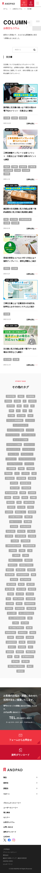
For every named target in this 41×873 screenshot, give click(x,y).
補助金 (33, 632)
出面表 (7, 497)
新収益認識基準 (23, 574)
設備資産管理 (11, 642)
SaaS (30, 415)
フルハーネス (13, 454)
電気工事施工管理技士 (16, 666)
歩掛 (8, 599)
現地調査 (9, 608)
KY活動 (11, 415)
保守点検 (14, 483)
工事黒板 (13, 550)
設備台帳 (30, 637)
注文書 (7, 118)
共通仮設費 (26, 488)
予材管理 (30, 468)
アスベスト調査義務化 (14, 420)
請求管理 (23, 118)
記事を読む (31, 123)
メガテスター (11, 459)
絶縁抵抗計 (22, 632)
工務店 (22, 550)
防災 (9, 656)
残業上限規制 (18, 599)
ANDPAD (32, 401)
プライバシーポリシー (10, 852)
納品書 (29, 628)
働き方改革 (14, 488)
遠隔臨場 (10, 652)
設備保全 (20, 637)
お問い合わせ (8, 827)
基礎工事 (28, 517)
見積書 (7, 174)
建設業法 (31, 570)
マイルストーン (27, 454)
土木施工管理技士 (15, 517)
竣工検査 (25, 623)
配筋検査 (20, 652)
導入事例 (6, 812)
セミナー (6, 817)
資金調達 (22, 647)
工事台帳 (15, 541)
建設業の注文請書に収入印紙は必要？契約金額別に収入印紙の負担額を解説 (19, 210)
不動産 (21, 468)
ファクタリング (28, 449)
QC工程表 (21, 415)
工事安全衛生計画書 (13, 546)
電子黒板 (25, 661)
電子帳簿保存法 (27, 656)
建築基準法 (12, 565)
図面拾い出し (20, 512)
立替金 (15, 623)
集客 (16, 656)
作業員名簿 (9, 478)
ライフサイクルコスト (27, 459)
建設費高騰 (9, 574)
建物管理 (28, 560)
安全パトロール (15, 521)
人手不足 (25, 473)
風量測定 (20, 671)
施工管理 (30, 584)
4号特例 (8, 401)
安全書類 (28, 521)
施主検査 (14, 579)
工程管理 (16, 555)
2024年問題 (11, 396)
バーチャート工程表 (14, 444)
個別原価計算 (25, 483)
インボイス (30, 420)
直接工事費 (31, 608)
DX (32, 406)
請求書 (14, 118)
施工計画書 (21, 589)
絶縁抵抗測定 (10, 632)
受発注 (7, 268)
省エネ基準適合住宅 (26, 613)
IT (30, 411)
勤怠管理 (10, 502)
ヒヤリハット (29, 444)
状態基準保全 (29, 603)
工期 (29, 550)
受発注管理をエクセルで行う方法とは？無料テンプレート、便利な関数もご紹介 (19, 259)
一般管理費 (11, 468)
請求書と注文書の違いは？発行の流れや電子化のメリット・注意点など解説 (19, 109)
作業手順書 (21, 478)
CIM (26, 406)
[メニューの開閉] (37, 3)
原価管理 (23, 167)
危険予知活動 (29, 502)
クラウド (30, 430)
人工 (16, 473)
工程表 (25, 555)
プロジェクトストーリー (12, 803)
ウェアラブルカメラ (20, 425)
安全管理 (14, 526)
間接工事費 (30, 652)
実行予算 (21, 531)
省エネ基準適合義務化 (17, 618)
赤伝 (30, 647)
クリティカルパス (28, 435)
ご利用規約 (6, 849)
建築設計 (10, 570)
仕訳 (34, 473)
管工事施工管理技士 (16, 628)
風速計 (30, 666)
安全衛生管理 (25, 526)
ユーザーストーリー (10, 808)
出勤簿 (22, 493)
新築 (33, 574)
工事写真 (9, 536)
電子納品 (15, 661)
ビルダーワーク (8, 864)
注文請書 (26, 170)
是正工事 (20, 594)
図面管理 (32, 512)
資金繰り (12, 647)
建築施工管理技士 (26, 565)
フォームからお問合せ (20, 740)
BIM (19, 406)
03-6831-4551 (24, 718)
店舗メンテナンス (15, 560)
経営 (7, 235)
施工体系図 (11, 584)
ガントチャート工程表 (15, 430)
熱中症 (19, 603)
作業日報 (32, 478)
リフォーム (29, 464)
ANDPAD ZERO (8, 861)
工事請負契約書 (25, 219)
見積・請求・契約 (12, 84)
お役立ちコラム (9, 822)
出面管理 (32, 493)
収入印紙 (14, 219)
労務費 (14, 167)
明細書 (10, 594)
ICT (18, 411)
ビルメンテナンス (13, 449)
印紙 (6, 219)
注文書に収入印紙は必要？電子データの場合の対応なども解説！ (19, 350)
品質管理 (9, 512)
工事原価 (32, 167)
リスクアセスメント (14, 464)
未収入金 (30, 594)
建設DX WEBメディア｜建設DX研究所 (15, 858)
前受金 (25, 497)
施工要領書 (9, 589)
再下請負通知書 (11, 493)
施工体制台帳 (25, 579)
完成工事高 (10, 531)
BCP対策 (11, 406)
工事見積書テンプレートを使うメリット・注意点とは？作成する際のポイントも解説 (19, 156)
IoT (25, 411)
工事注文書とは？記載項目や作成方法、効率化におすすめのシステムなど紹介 (19, 305)
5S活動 (17, 401)
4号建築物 (30, 396)
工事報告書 (25, 541)
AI (24, 401)
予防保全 (8, 473)
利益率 (7, 167)
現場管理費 (19, 608)
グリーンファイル (12, 435)
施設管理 (32, 589)
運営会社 (5, 855)
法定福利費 (8, 170)
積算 (29, 618)
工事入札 (31, 531)
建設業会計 (20, 570)
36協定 (21, 396)
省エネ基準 (11, 613)
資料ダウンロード (20, 755)
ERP (11, 411)
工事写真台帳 (20, 536)
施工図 (21, 584)
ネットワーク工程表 (20, 440)
